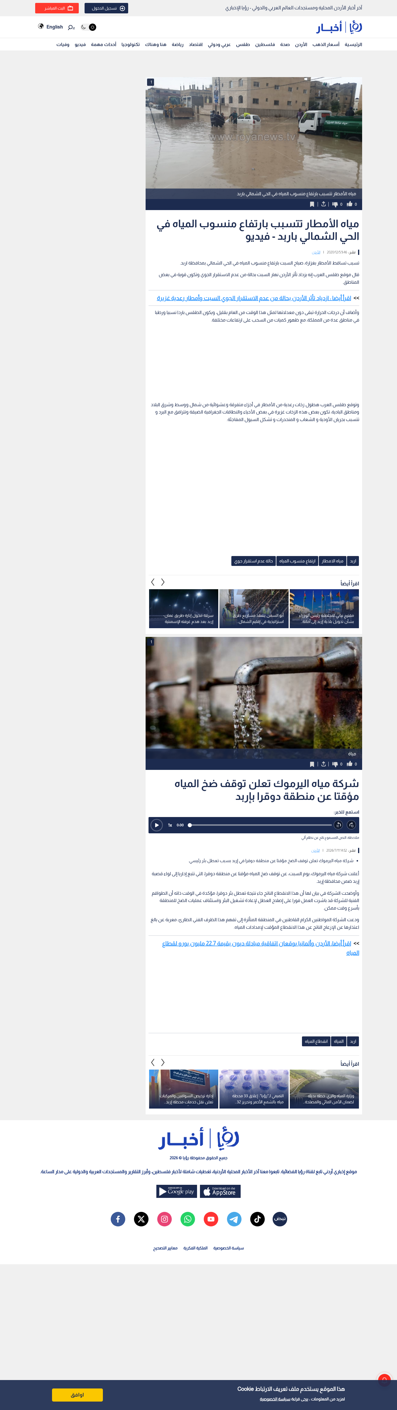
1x (170, 825)
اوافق (77, 1395)
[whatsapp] (187, 1219)
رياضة (178, 44)
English (55, 26)
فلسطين (265, 44)
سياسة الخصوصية (275, 1399)
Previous (163, 582)
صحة (285, 44)
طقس (243, 44)
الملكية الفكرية (195, 1248)
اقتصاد (196, 44)
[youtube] (211, 1219)
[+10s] (351, 825)
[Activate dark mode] (88, 27)
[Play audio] (156, 825)
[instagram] (164, 1219)
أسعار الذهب (325, 44)
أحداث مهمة (103, 44)
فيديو (80, 44)
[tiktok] (257, 1219)
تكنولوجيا (130, 44)
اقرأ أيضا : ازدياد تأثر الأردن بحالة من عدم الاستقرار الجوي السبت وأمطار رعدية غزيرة (254, 298)
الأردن (301, 44)
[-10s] (338, 825)
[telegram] (234, 1219)
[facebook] (118, 1219)
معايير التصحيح (165, 1248)
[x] (141, 1219)
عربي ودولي (219, 44)
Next (153, 582)
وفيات (62, 44)
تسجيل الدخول (104, 8)
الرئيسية (353, 44)
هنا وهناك (156, 44)
